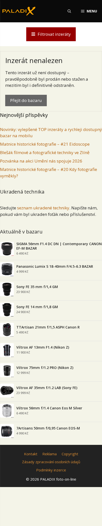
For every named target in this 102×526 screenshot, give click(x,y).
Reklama (49, 453)
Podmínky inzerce (51, 469)
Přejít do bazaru (26, 100)
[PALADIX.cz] (18, 11)
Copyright (70, 453)
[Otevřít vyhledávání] (69, 11)
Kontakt (30, 453)
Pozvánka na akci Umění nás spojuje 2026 (41, 161)
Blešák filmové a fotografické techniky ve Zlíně (45, 152)
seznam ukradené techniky (43, 208)
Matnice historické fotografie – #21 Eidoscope (45, 144)
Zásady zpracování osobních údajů (51, 461)
